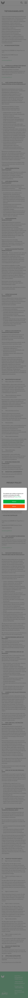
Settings (14, 506)
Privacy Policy (17, 496)
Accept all (14, 501)
